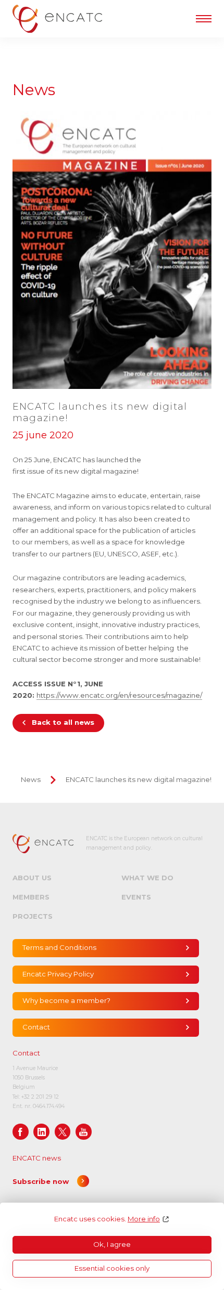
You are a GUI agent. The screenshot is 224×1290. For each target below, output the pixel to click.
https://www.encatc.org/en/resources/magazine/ (119, 695)
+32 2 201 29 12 (40, 1096)
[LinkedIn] (41, 1132)
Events (136, 897)
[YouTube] (84, 1132)
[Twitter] (63, 1132)
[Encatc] (57, 19)
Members (31, 897)
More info (144, 1219)
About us (32, 878)
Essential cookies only (112, 1268)
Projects (33, 916)
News (31, 779)
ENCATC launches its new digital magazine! (138, 779)
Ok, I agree (112, 1244)
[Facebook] (21, 1132)
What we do (147, 878)
